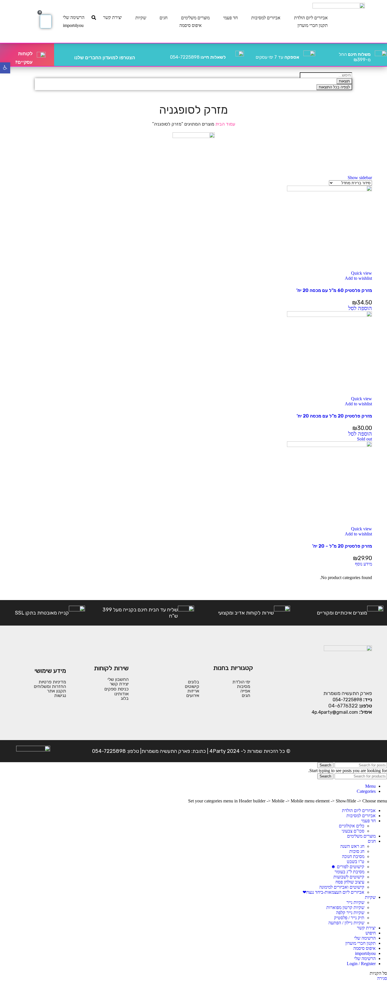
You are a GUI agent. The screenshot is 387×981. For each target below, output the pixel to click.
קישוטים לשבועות (348, 876)
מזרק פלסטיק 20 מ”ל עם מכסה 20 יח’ (334, 416)
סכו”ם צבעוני (353, 831)
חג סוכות (356, 851)
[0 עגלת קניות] (46, 21)
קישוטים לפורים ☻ (347, 866)
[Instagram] (349, 751)
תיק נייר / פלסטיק (349, 917)
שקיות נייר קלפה (350, 912)
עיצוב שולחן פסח (349, 882)
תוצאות (344, 81)
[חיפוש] (94, 17)
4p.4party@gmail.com (335, 712)
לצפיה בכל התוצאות (334, 87)
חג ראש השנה (352, 846)
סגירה (382, 978)
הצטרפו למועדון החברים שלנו (104, 57)
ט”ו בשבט (355, 861)
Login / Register (361, 963)
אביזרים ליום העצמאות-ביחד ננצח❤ (333, 892)
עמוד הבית (224, 124)
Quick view (361, 273)
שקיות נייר (355, 902)
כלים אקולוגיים (351, 825)
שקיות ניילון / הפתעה (346, 922)
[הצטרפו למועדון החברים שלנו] (141, 54)
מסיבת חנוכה (353, 856)
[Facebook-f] (366, 751)
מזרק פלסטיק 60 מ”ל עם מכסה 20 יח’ (334, 290)
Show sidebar (360, 177)
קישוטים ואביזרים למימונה (341, 887)
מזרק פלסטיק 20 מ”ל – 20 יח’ (342, 546)
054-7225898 (198, 57)
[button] (360, 308)
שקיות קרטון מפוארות (345, 907)
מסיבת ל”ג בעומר (349, 871)
